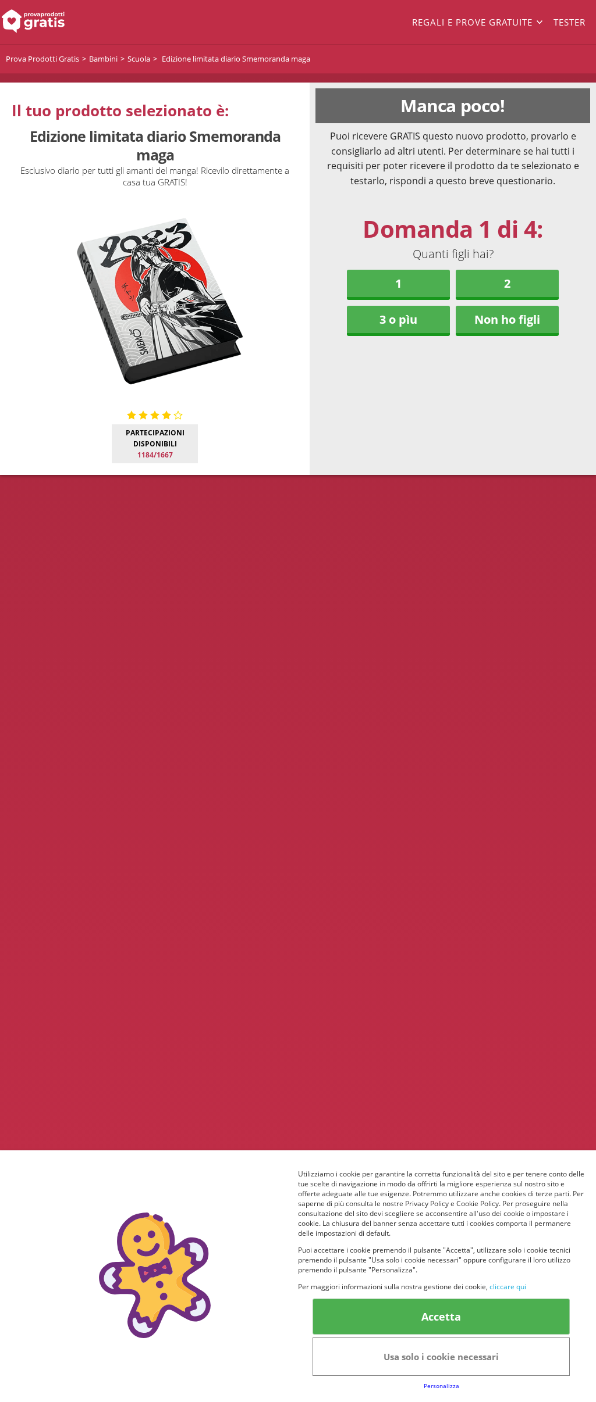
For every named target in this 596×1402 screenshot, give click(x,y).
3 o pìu (398, 319)
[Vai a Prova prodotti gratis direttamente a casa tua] (59, 22)
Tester (570, 22)
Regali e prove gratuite (472, 22)
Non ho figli (507, 319)
